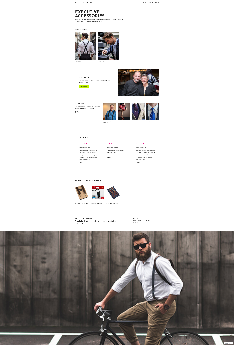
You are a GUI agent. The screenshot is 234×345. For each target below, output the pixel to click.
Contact (148, 220)
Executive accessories (83, 2)
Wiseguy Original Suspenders (82, 203)
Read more (84, 86)
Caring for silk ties (150, 121)
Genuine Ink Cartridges (96, 203)
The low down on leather (123, 121)
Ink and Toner (101, 61)
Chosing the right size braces (107, 121)
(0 (132, 222)
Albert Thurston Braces (112, 203)
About (147, 218)
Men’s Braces (78, 61)
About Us (143, 2)
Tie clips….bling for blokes (138, 121)
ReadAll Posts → (78, 112)
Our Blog (156, 2)
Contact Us (150, 2)
